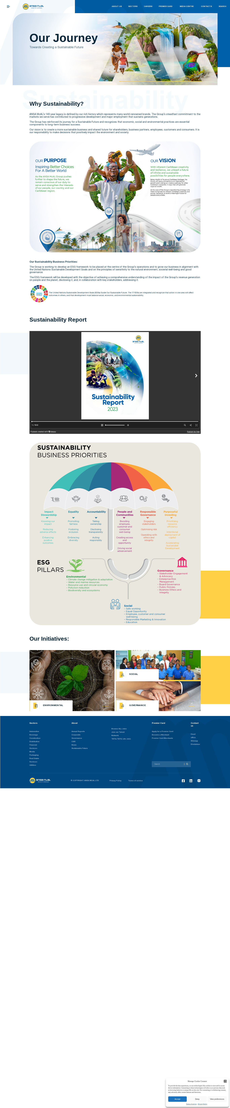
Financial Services (33, 746)
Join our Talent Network (117, 733)
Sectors (33, 723)
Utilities (32, 765)
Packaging (34, 755)
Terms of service (191, 1104)
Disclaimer (195, 744)
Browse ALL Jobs (119, 729)
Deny (197, 1099)
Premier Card (158, 723)
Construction (34, 738)
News (74, 745)
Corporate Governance (77, 736)
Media (32, 752)
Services (33, 762)
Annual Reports (78, 731)
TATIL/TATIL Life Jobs (121, 739)
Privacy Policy (202, 1104)
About (74, 723)
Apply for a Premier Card (162, 731)
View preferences (217, 1099)
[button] (225, 1081)
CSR (73, 741)
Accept (177, 1099)
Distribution (34, 741)
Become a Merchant (160, 735)
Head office (193, 735)
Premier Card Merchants (162, 738)
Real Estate (34, 758)
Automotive (34, 731)
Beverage (33, 735)
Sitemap (194, 741)
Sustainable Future (80, 748)
